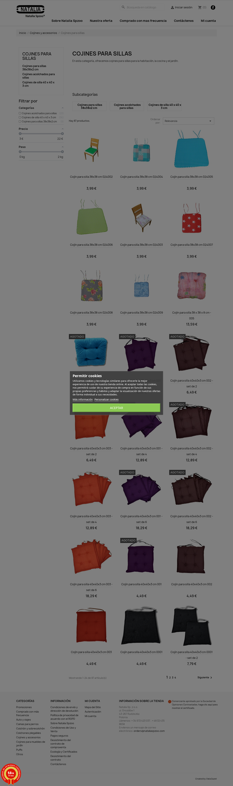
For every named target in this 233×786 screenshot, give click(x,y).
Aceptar (116, 408)
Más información (83, 399)
